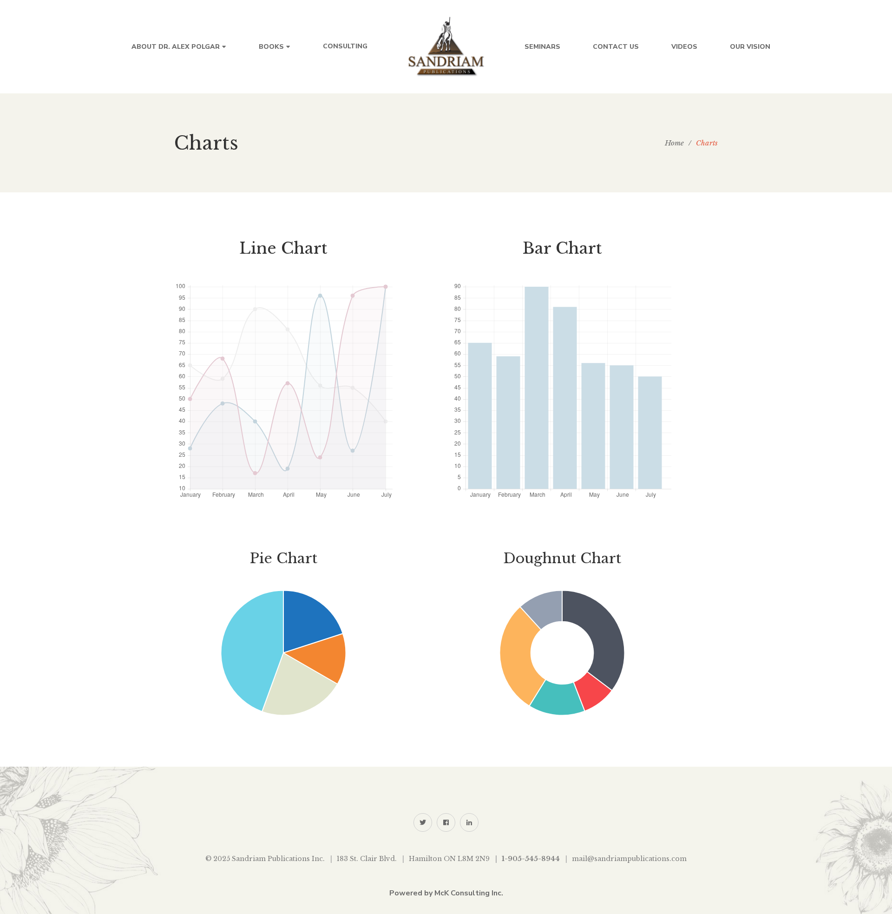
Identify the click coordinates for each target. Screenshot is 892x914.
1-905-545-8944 (531, 859)
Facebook (446, 822)
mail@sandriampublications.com (629, 859)
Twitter (422, 822)
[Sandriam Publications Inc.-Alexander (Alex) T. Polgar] (446, 46)
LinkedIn (469, 822)
